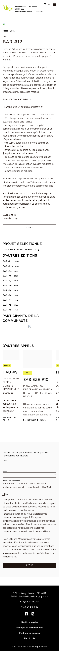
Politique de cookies (29, 633)
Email (5, 461)
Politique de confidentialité (29, 628)
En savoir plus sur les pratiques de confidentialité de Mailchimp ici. (29, 553)
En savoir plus (9, 418)
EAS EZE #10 (35, 379)
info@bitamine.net (29, 601)
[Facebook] (26, 613)
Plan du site (29, 638)
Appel (5, 471)
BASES (29, 228)
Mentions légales (29, 622)
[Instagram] (32, 613)
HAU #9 (10, 372)
